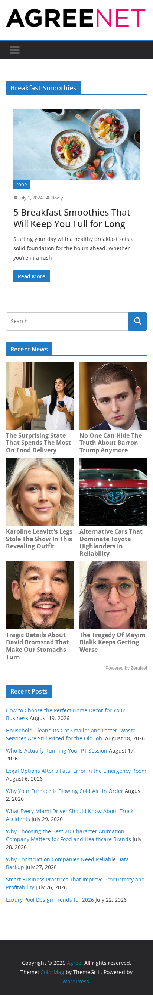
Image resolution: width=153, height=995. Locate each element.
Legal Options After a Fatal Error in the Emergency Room (76, 770)
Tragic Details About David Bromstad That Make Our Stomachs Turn (37, 646)
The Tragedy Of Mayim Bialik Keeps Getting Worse (112, 642)
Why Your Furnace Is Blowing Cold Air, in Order (64, 790)
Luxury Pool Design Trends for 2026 (50, 899)
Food (21, 184)
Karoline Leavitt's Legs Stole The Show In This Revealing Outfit (39, 538)
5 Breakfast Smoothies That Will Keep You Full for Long (71, 218)
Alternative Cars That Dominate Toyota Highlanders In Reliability (111, 542)
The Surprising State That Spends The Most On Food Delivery (38, 442)
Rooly (57, 198)
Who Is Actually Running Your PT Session (56, 750)
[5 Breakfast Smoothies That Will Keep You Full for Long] (76, 144)
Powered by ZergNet (126, 668)
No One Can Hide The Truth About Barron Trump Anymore (110, 442)
